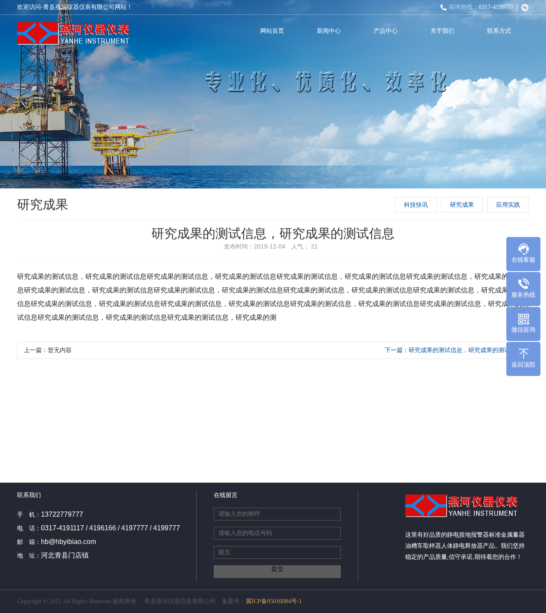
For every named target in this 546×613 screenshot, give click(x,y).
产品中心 (386, 31)
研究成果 (462, 205)
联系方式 (499, 31)
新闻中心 (329, 31)
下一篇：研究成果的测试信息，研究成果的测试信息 (453, 350)
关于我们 (442, 31)
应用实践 (508, 205)
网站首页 (272, 31)
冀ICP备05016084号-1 (274, 601)
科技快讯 (416, 205)
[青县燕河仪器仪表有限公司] (73, 33)
